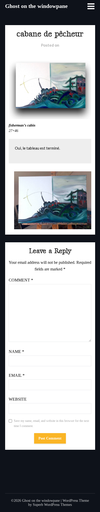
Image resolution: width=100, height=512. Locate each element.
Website (18, 399)
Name (16, 351)
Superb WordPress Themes (52, 505)
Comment (21, 280)
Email (17, 375)
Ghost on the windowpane (36, 6)
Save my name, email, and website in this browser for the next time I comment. (51, 423)
